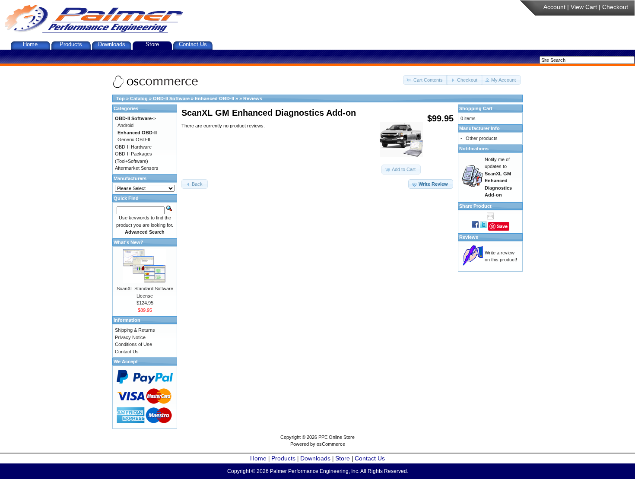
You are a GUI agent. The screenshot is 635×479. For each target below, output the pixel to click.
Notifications (474, 148)
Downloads (111, 44)
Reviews (252, 98)
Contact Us (193, 44)
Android (125, 125)
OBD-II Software (171, 98)
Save (502, 226)
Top (120, 98)
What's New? (128, 242)
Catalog (139, 98)
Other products (482, 138)
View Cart (584, 6)
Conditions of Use (133, 344)
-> (135, 118)
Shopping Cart (475, 108)
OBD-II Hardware (133, 146)
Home (30, 44)
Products (71, 44)
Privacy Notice (130, 337)
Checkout (615, 6)
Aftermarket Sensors (137, 168)
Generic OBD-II (133, 139)
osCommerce (331, 444)
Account (554, 6)
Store (152, 44)
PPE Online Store (336, 437)
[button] (425, 80)
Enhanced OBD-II (214, 98)
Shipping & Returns (135, 330)
